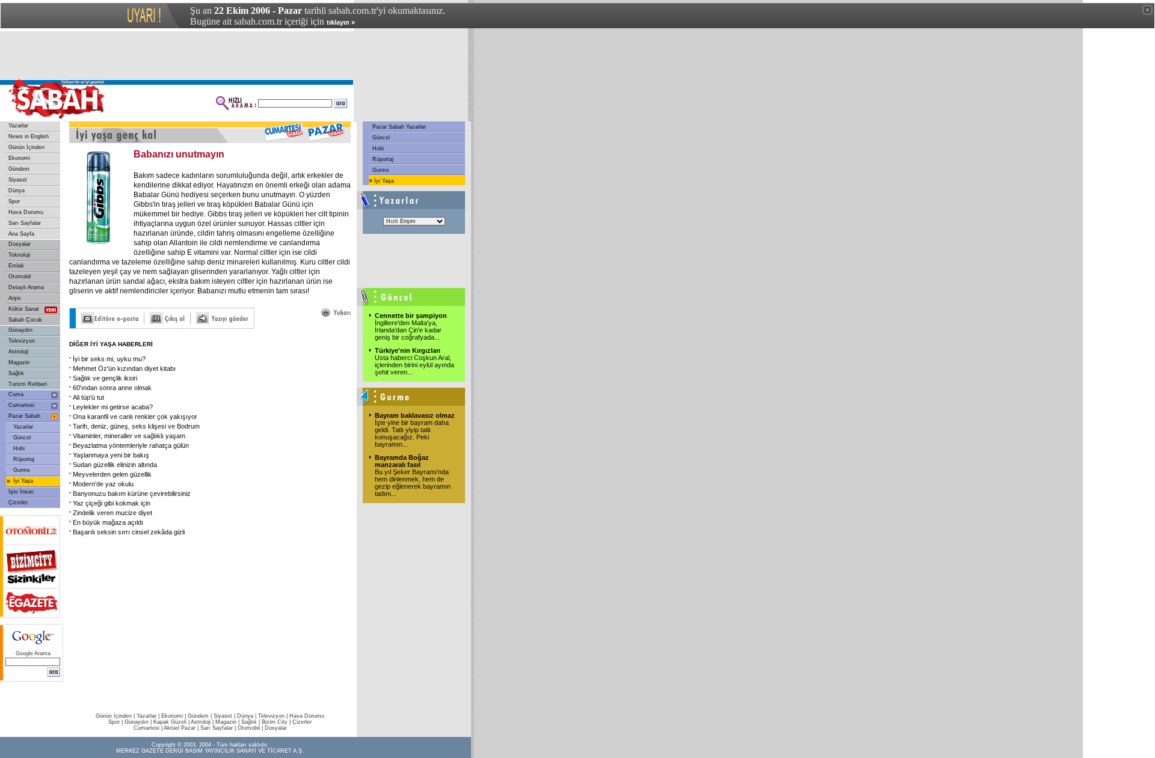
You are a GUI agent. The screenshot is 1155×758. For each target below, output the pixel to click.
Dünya (16, 191)
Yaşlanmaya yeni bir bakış (111, 455)
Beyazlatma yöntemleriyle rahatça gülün (131, 445)
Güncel (22, 438)
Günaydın (20, 330)
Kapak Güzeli (169, 722)
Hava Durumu (25, 212)
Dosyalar (19, 244)
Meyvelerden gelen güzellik (112, 474)
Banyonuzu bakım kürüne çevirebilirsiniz (132, 493)
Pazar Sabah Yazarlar (398, 127)
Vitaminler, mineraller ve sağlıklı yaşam (129, 435)
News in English (28, 136)
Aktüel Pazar (180, 728)
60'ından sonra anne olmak (112, 387)
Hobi (19, 448)
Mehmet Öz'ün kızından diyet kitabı (124, 368)
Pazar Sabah (24, 416)
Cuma (15, 394)
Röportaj (23, 459)
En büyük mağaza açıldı (108, 522)
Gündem (18, 169)
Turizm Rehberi (27, 384)
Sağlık (16, 373)
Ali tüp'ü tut (88, 397)
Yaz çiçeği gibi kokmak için (111, 503)
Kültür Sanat (23, 309)
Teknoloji (19, 255)
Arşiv (14, 298)
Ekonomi (19, 158)
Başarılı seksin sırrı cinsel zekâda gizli (129, 532)
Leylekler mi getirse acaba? (113, 407)
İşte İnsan (21, 492)
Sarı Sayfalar (24, 223)
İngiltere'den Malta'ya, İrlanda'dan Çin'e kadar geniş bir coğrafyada (408, 330)
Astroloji (18, 352)
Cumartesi (21, 405)
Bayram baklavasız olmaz (415, 415)
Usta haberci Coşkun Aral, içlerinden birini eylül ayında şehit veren (414, 365)
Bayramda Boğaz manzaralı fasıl (402, 461)
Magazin (18, 362)
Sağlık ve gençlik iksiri (105, 378)
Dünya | (247, 716)
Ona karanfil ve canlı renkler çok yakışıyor (135, 416)
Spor (14, 201)
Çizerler (18, 503)
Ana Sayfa (21, 234)
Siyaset (17, 180)
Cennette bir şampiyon (411, 315)
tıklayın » (341, 22)
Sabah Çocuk (25, 320)
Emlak (16, 266)
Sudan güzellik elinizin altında (115, 464)
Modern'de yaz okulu (103, 484)
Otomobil (19, 277)
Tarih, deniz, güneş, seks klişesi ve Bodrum (136, 426)
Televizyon (21, 341)
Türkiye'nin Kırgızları (407, 350)
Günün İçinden (26, 147)
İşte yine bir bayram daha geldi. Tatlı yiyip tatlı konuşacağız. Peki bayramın (412, 433)
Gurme (21, 470)
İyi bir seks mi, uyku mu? (109, 358)
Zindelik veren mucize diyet (112, 512)
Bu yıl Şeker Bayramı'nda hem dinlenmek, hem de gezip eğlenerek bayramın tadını (413, 482)
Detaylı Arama (26, 287)
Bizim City (275, 722)
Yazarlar (18, 126)
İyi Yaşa (23, 481)
